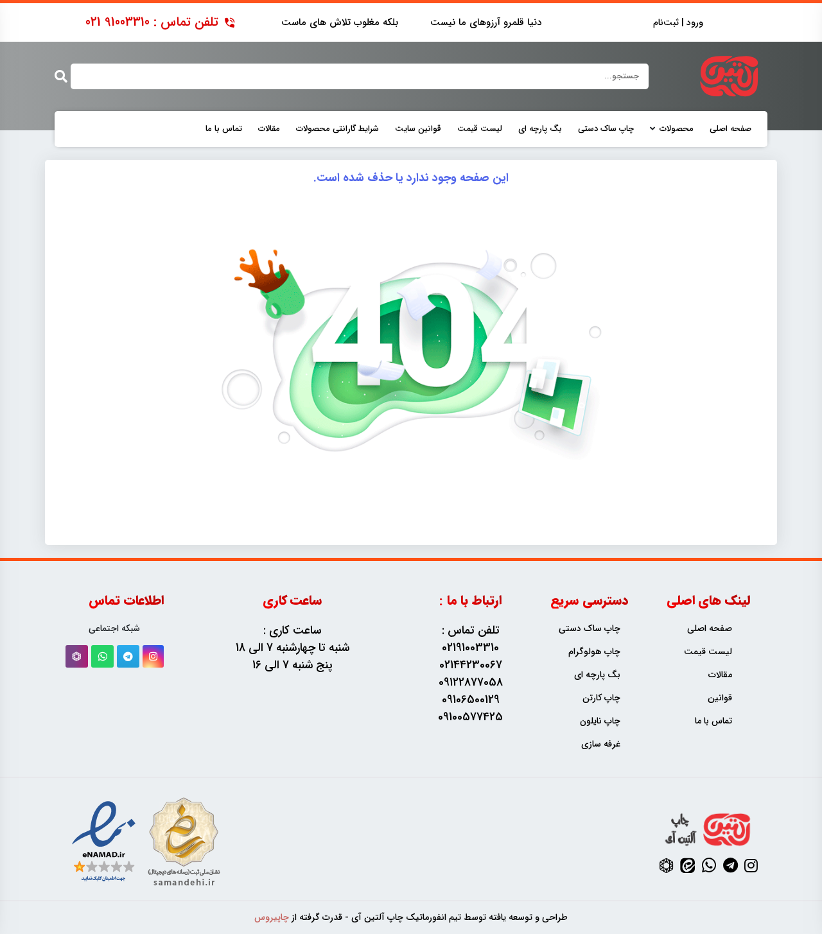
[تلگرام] (128, 656)
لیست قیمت (479, 129)
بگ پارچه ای (540, 129)
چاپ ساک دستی (606, 129)
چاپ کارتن (601, 698)
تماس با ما (224, 129)
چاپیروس (271, 917)
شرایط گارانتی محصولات (337, 129)
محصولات (677, 129)
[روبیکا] (77, 656)
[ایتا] (687, 865)
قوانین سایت (418, 129)
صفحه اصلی (730, 129)
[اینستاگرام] (153, 656)
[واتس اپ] (102, 656)
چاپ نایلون (600, 721)
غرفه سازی (600, 744)
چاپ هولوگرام (594, 652)
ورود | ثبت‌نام (678, 23)
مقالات (269, 129)
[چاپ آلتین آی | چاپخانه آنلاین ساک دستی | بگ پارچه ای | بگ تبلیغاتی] (729, 76)
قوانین (720, 698)
